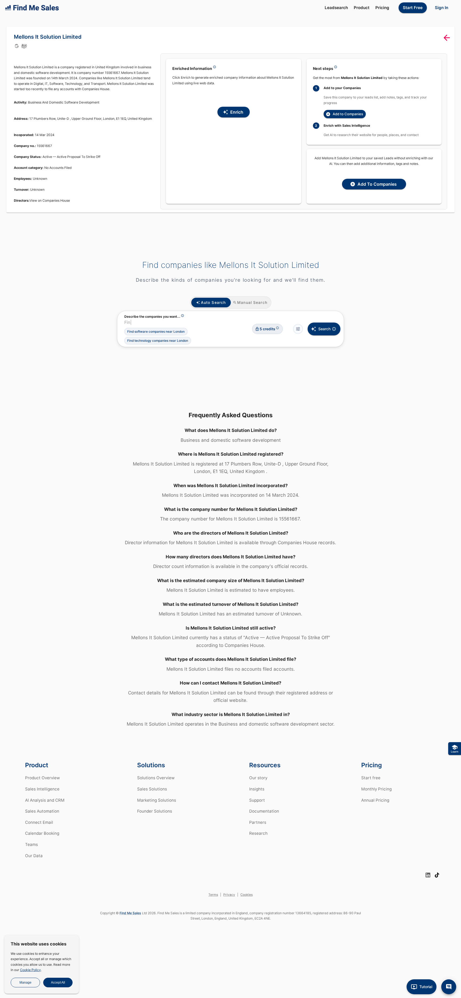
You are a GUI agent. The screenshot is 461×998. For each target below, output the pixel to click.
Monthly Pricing (376, 789)
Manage (25, 982)
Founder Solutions (154, 811)
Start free (370, 777)
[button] (156, 331)
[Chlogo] (24, 46)
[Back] (446, 37)
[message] (448, 986)
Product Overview (42, 777)
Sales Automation (42, 811)
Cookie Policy (30, 970)
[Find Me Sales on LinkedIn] (428, 875)
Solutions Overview (155, 777)
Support (257, 800)
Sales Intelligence (42, 789)
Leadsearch (336, 7)
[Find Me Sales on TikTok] (437, 875)
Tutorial (425, 986)
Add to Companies (348, 114)
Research (258, 833)
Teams (31, 844)
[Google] (16, 46)
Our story (258, 777)
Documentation (264, 811)
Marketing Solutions (156, 800)
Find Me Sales (130, 913)
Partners (257, 822)
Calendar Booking (42, 833)
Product (361, 7)
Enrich (236, 112)
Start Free (413, 7)
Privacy (229, 895)
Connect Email (39, 822)
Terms (213, 895)
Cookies (246, 895)
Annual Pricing (375, 800)
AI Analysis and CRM (45, 800)
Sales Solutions (152, 789)
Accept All (58, 982)
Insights (256, 789)
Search (324, 329)
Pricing (382, 7)
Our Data (34, 855)
